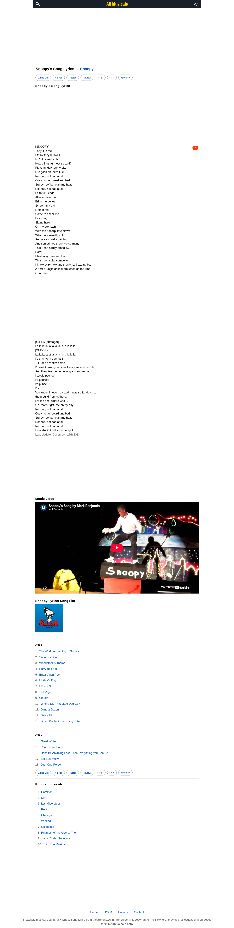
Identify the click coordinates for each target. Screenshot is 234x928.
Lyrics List (43, 77)
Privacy (123, 912)
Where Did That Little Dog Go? (60, 703)
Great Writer (49, 741)
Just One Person (51, 764)
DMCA (108, 912)
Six (43, 797)
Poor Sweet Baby (52, 747)
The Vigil (44, 692)
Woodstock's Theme (52, 663)
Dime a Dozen (50, 709)
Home (94, 912)
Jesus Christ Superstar (56, 838)
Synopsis (125, 77)
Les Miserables (51, 803)
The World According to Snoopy (59, 651)
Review (87, 77)
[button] (196, 4)
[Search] (37, 4)
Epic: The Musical (54, 844)
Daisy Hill (47, 715)
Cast (111, 77)
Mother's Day (47, 680)
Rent (44, 809)
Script (100, 77)
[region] (117, 35)
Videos (58, 77)
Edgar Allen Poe (49, 674)
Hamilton (46, 792)
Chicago (46, 815)
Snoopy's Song (48, 657)
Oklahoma (47, 826)
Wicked (46, 821)
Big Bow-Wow (50, 758)
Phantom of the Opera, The (58, 832)
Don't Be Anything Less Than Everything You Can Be (74, 753)
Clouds (43, 698)
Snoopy (87, 69)
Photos (72, 77)
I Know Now (46, 686)
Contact (139, 912)
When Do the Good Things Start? (62, 721)
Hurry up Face (48, 668)
